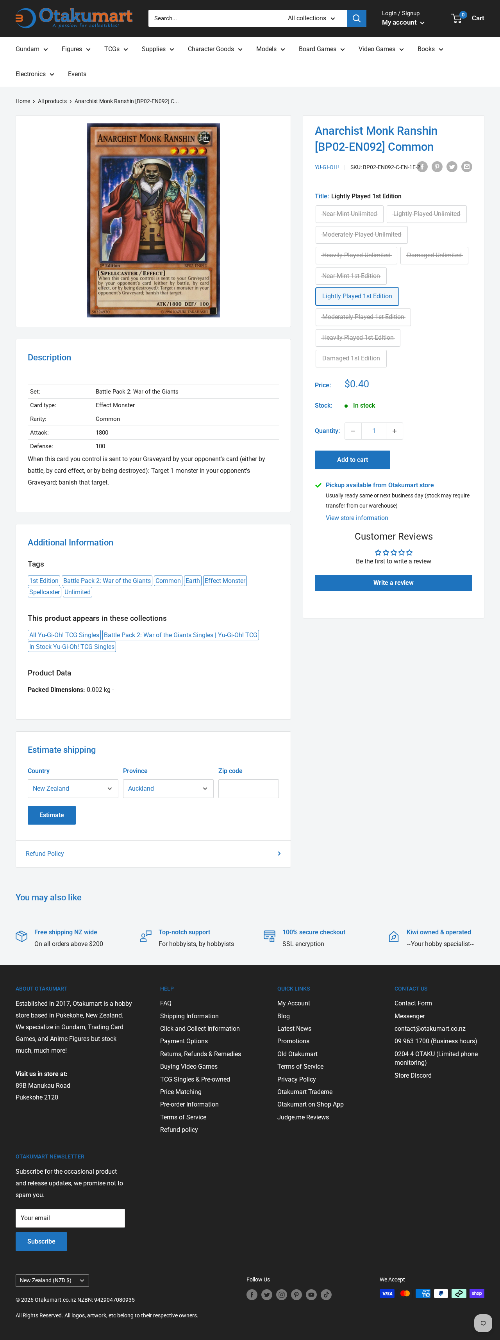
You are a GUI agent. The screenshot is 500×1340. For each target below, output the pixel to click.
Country (39, 771)
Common (168, 580)
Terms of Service (183, 1117)
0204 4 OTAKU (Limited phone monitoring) (436, 1058)
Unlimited (77, 592)
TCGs (112, 49)
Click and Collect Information (200, 1028)
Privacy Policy (296, 1079)
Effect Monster (225, 580)
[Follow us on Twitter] (266, 1294)
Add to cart (352, 459)
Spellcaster (44, 592)
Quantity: (327, 431)
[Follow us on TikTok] (326, 1294)
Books (426, 49)
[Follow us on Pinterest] (296, 1294)
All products (52, 101)
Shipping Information (189, 1016)
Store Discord (413, 1075)
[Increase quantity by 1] (394, 431)
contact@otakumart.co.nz (430, 1028)
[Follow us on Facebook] (251, 1294)
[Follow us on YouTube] (311, 1294)
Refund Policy (45, 853)
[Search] (356, 18)
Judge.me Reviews (303, 1117)
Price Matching (181, 1092)
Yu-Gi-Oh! (327, 167)
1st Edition (44, 580)
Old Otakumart (297, 1054)
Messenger (410, 1016)
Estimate (51, 815)
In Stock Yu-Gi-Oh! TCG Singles (71, 646)
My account (400, 22)
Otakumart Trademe (304, 1092)
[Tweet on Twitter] (451, 166)
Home (23, 101)
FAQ (165, 1003)
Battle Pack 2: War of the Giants (107, 580)
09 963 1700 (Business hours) (436, 1041)
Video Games (377, 49)
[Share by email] (466, 166)
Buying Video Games (189, 1066)
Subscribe (41, 1241)
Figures (72, 49)
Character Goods (211, 49)
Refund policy (179, 1129)
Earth (193, 580)
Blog (283, 1016)
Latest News (294, 1028)
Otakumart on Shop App (310, 1104)
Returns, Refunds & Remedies (200, 1054)
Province (135, 771)
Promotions (293, 1041)
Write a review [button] (393, 582)
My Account (293, 1003)
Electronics (31, 74)
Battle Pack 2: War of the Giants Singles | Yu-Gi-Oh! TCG (180, 635)
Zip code (230, 771)
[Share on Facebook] (422, 166)
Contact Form (413, 1003)
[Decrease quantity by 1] (353, 431)
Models (266, 49)
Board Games (317, 49)
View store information (357, 518)
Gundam (27, 49)
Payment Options (184, 1041)
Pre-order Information (189, 1104)
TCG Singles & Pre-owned (195, 1079)
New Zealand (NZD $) (45, 1280)
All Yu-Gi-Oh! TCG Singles (64, 635)
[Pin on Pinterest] (437, 166)
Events (77, 74)
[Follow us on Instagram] (281, 1294)
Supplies (154, 49)
